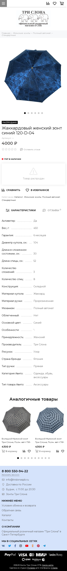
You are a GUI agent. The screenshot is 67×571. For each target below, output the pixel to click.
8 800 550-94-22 (15, 471)
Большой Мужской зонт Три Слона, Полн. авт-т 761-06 (49, 440)
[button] (25, 113)
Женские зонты (32, 197)
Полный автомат (51, 197)
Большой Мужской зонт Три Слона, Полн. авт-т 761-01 (16, 440)
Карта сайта (47, 565)
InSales (54, 568)
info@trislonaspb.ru (17, 479)
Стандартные (9, 200)
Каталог (18, 197)
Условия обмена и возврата (19, 505)
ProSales (31, 568)
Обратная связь (11, 510)
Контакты (7, 520)
